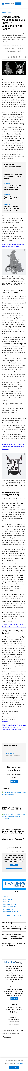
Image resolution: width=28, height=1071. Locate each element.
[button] (3, 4)
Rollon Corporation (8, 907)
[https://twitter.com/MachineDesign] (15, 1012)
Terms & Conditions (14, 1033)
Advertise (9, 1030)
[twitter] (14, 57)
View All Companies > (14, 915)
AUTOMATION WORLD (14, 1019)
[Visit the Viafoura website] (22, 851)
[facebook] (8, 57)
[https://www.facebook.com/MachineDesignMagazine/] (10, 1012)
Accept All (14, 1067)
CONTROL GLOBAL (14, 1021)
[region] (14, 848)
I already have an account (14, 868)
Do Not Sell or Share (18, 1030)
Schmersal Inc (6, 909)
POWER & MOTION (14, 1024)
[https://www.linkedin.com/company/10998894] (12, 1012)
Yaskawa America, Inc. (9, 911)
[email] (19, 57)
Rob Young (6, 45)
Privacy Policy (5, 1033)
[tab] (6, 844)
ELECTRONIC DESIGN (14, 1023)
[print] (25, 57)
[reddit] (17, 57)
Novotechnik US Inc (8, 904)
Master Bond (6, 899)
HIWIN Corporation (8, 897)
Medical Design (6, 12)
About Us (4, 1030)
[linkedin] (11, 57)
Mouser (4, 902)
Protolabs (22, 45)
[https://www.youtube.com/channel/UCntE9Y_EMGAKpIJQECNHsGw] (17, 1012)
